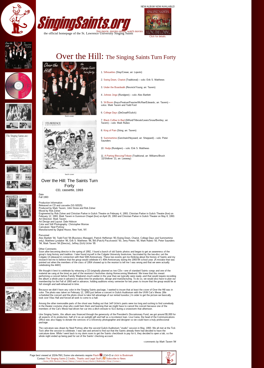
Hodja (108, 148)
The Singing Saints (56, 358)
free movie (102, 31)
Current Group (82, 361)
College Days (110, 112)
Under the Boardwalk (114, 87)
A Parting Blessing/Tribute (118, 155)
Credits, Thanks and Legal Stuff (84, 358)
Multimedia (100, 361)
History (71, 361)
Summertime (110, 138)
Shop (109, 361)
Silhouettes (109, 72)
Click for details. (157, 36)
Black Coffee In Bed (114, 120)
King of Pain (110, 130)
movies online (118, 31)
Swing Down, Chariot (114, 79)
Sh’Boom (108, 102)
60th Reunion (55, 361)
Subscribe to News (116, 358)
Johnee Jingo (110, 94)
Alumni (92, 361)
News (65, 361)
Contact (116, 361)
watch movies (135, 31)
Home (45, 361)
